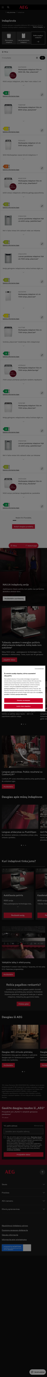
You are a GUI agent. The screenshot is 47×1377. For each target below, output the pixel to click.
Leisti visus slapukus (24, 706)
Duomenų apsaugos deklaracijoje (18, 694)
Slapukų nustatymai (23, 700)
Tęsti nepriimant (39, 668)
